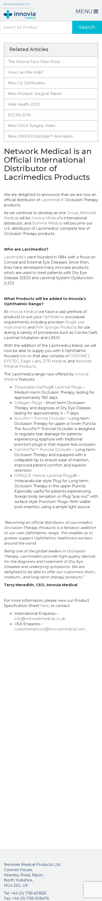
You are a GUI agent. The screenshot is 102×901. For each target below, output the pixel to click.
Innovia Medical (45, 218)
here (45, 605)
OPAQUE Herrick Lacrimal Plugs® (45, 475)
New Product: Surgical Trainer (35, 93)
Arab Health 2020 (24, 104)
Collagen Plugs (28, 402)
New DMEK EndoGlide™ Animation (40, 136)
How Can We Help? (26, 72)
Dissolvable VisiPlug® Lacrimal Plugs (48, 387)
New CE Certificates (26, 83)
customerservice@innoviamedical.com (49, 629)
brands (26, 356)
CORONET (79, 356)
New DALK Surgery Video (31, 125)
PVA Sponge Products (56, 327)
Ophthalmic (53, 317)
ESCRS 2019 (19, 115)
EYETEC (11, 361)
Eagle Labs (31, 361)
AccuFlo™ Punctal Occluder (39, 418)
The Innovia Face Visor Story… (35, 61)
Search (87, 27)
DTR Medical (54, 361)
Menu (85, 11)
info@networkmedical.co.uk (39, 618)
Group (72, 212)
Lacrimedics (52, 199)
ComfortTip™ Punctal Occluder (42, 449)
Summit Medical (47, 223)
